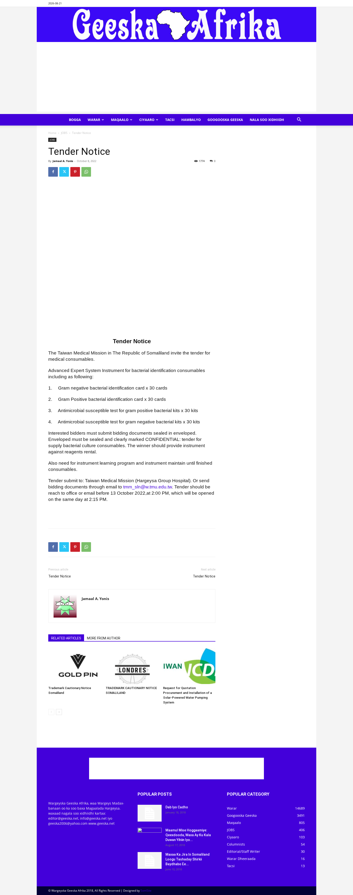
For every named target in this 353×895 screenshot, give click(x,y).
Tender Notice (59, 576)
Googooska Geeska (225, 119)
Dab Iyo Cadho (176, 807)
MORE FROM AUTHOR (103, 638)
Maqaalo (119, 119)
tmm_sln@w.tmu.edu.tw (147, 486)
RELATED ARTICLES (66, 638)
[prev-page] (51, 712)
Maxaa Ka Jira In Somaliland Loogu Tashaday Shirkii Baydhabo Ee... (187, 859)
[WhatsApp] (86, 172)
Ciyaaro (146, 119)
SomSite (146, 891)
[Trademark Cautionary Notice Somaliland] (74, 666)
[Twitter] (64, 172)
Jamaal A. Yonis (63, 161)
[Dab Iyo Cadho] (150, 813)
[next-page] (59, 712)
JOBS (64, 133)
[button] (299, 120)
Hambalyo (191, 119)
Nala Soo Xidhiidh (267, 119)
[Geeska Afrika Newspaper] (176, 24)
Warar (94, 119)
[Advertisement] (176, 78)
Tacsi (170, 119)
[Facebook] (53, 172)
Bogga (75, 119)
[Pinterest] (75, 172)
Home (52, 133)
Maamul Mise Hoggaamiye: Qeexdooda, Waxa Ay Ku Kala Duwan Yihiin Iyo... (188, 835)
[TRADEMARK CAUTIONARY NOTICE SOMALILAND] (132, 666)
